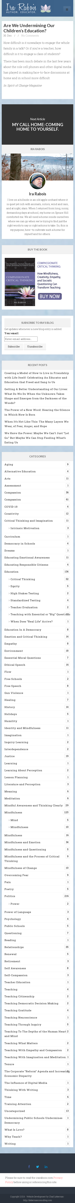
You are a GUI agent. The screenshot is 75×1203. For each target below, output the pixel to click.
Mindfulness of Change (20, 868)
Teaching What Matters (21, 1043)
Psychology (12, 919)
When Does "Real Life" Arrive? (31, 621)
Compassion (12, 492)
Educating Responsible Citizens (26, 564)
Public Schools (14, 926)
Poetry (9, 889)
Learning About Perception (23, 770)
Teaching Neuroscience (20, 1017)
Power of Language (17, 912)
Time (7, 1097)
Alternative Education (20, 471)
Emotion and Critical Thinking (25, 636)
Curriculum (12, 536)
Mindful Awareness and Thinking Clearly (33, 805)
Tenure (9, 1064)
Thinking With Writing (21, 1090)
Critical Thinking (22, 579)
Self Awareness (15, 968)
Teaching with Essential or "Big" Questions (40, 614)
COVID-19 (10, 506)
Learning (10, 763)
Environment (13, 651)
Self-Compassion (16, 975)
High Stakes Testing (24, 593)
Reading (10, 940)
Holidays (10, 714)
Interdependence (16, 749)
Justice (9, 756)
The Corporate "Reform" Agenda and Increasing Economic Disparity (37, 1074)
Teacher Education (17, 982)
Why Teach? (13, 1136)
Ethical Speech (14, 664)
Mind (14, 820)
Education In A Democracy (22, 629)
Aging (8, 464)
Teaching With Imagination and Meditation (35, 1057)
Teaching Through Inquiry (22, 1024)
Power (14, 903)
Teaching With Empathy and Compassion (33, 1050)
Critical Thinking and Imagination (28, 520)
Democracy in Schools (19, 543)
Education (11, 571)
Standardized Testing (25, 600)
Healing (10, 700)
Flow (7, 671)
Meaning (10, 791)
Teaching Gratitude (17, 1010)
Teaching (10, 989)
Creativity (11, 513)
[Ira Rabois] (29, 8)
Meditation (12, 798)
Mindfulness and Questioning (25, 849)
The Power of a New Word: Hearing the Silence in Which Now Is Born (37, 412)
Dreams (9, 550)
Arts (7, 478)
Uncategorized (14, 1111)
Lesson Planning (16, 777)
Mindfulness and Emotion (22, 842)
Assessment (12, 485)
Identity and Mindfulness (22, 728)
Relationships (14, 947)
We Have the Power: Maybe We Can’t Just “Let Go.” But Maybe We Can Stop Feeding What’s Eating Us (36, 437)
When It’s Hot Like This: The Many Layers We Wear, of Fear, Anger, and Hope (36, 424)
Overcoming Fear (16, 875)
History (9, 707)
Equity (15, 586)
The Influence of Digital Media (25, 1083)
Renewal (10, 954)
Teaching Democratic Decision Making (31, 1003)
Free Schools (13, 679)
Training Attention (17, 1104)
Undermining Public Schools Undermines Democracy (33, 1120)
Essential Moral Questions (22, 658)
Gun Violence (13, 693)
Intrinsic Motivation (24, 528)
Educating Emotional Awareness (27, 557)
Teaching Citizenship (19, 996)
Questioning (13, 933)
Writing (10, 1143)
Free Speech (12, 686)
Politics (9, 896)
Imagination (13, 735)
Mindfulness (13, 812)
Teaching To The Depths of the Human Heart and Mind (35, 1034)
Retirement (12, 961)
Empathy (10, 643)
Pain (7, 882)
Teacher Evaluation (24, 607)
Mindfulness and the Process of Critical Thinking (31, 859)
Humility (10, 721)
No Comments (30, 35)
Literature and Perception (22, 784)
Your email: (11, 333)
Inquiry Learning (16, 742)
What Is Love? (14, 1129)
